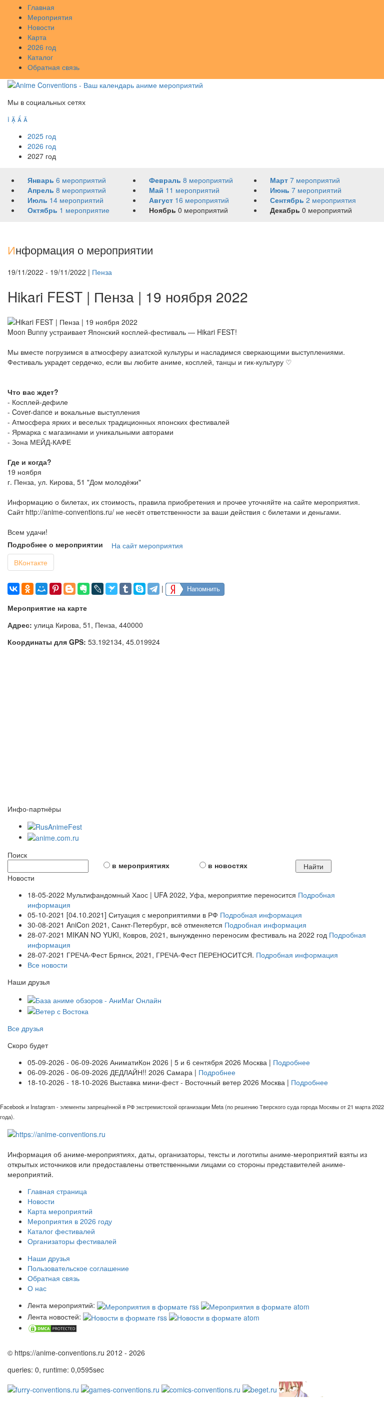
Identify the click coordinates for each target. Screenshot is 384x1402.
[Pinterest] (56, 589)
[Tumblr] (126, 589)
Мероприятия (50, 17)
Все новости (48, 965)
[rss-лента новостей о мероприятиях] (125, 1317)
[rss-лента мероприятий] (148, 1305)
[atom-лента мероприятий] (255, 1305)
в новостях (228, 865)
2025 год (42, 136)
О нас (37, 1288)
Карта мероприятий (60, 1211)
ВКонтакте (31, 562)
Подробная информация (261, 915)
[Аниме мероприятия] (57, 1133)
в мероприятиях (141, 865)
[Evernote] (84, 589)
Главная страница (57, 1191)
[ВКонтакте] (14, 589)
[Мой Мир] (42, 589)
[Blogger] (70, 589)
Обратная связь (54, 67)
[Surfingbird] (112, 589)
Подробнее (291, 1062)
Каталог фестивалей (61, 1231)
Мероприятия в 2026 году (70, 1221)
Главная (41, 7)
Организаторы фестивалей (72, 1241)
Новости (41, 27)
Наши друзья (49, 1258)
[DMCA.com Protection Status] (53, 1328)
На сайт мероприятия (147, 545)
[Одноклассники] (28, 589)
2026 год (42, 47)
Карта (37, 37)
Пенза (102, 272)
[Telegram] (154, 589)
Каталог (40, 57)
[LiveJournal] (98, 589)
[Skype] (140, 589)
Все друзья (26, 1028)
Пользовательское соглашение (78, 1268)
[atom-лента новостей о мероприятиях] (214, 1317)
